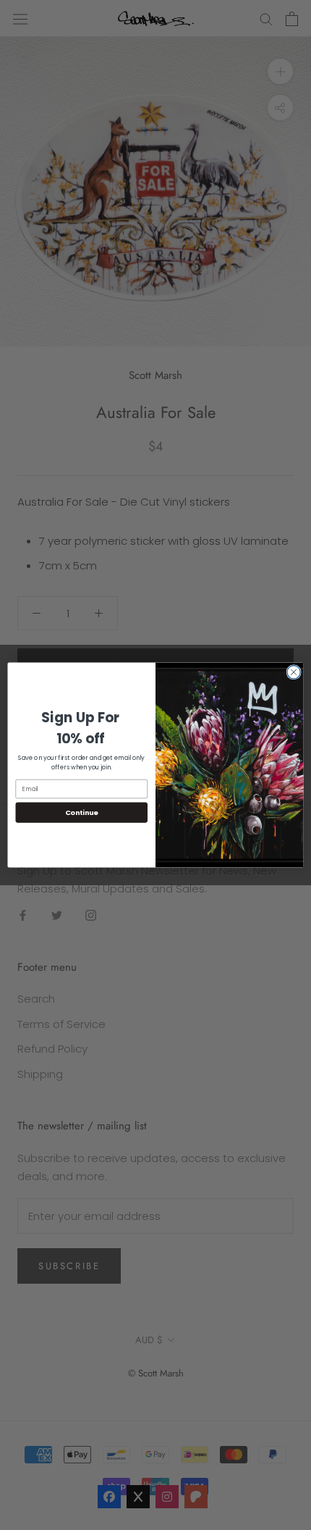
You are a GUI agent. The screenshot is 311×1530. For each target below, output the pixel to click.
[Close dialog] (293, 672)
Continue (81, 812)
